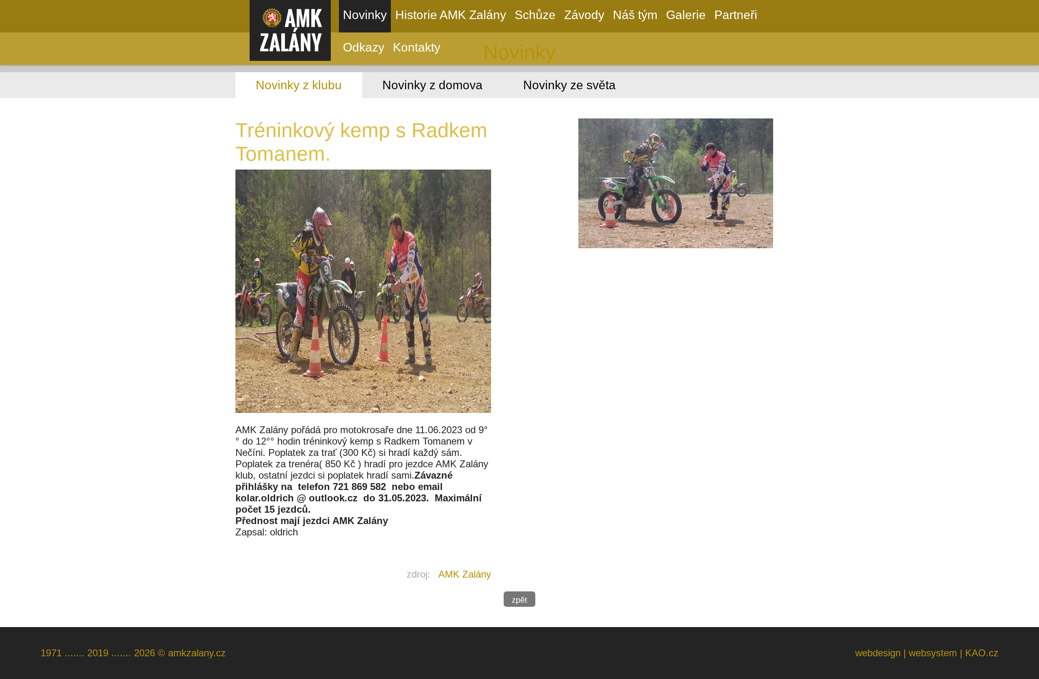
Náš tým (635, 14)
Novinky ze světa (569, 85)
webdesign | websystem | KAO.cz (926, 652)
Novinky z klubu (299, 85)
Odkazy (363, 47)
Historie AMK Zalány (450, 14)
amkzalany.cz (197, 652)
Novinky (365, 14)
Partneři (735, 14)
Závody (584, 14)
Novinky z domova (432, 85)
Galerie (686, 14)
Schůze (535, 14)
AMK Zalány (464, 574)
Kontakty (416, 47)
